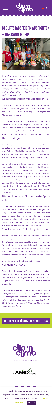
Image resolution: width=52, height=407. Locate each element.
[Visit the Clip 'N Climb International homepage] (26, 349)
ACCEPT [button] (31, 402)
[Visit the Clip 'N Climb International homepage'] (26, 7)
